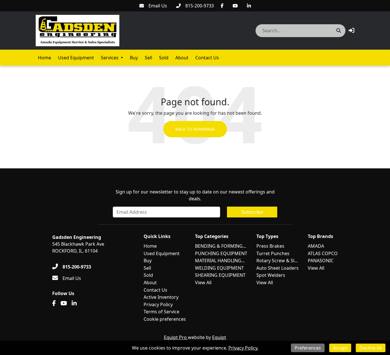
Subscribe (252, 212)
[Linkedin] (249, 6)
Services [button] (109, 58)
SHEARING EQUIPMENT (220, 275)
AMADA (316, 246)
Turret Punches (273, 253)
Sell (148, 58)
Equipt (219, 337)
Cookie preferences (165, 319)
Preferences (308, 348)
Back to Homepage (195, 129)
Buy (134, 58)
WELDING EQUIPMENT (219, 268)
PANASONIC (320, 260)
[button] (351, 30)
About (181, 58)
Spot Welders (270, 275)
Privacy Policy (158, 304)
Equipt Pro (176, 337)
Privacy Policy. (243, 348)
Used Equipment (76, 58)
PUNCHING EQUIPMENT (221, 253)
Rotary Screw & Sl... (277, 260)
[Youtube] (235, 6)
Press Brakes (270, 246)
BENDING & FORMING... (220, 246)
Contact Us (207, 58)
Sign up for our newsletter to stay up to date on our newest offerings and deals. (195, 195)
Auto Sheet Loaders (277, 268)
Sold (163, 58)
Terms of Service (161, 311)
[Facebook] (222, 6)
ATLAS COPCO (323, 253)
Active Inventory (161, 297)
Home (44, 58)
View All (203, 282)
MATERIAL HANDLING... (220, 260)
